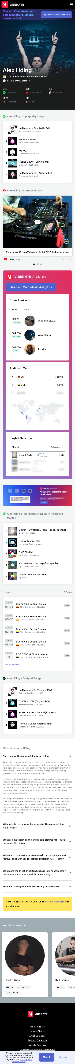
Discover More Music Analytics (31, 287)
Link (37, 455)
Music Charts (37, 1031)
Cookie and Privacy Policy (22, 1060)
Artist (26, 309)
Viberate (12, 4)
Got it (46, 1057)
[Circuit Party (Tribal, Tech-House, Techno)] (12, 531)
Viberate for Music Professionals (37, 1049)
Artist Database (37, 1035)
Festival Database (37, 1040)
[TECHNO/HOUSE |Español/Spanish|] (12, 564)
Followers (55, 447)
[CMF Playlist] (12, 553)
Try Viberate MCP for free (56, 14)
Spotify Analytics (37, 1045)
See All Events (12, 664)
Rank (14, 309)
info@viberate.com (54, 901)
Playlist (15, 447)
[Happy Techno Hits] (12, 542)
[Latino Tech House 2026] (12, 576)
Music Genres (37, 1026)
